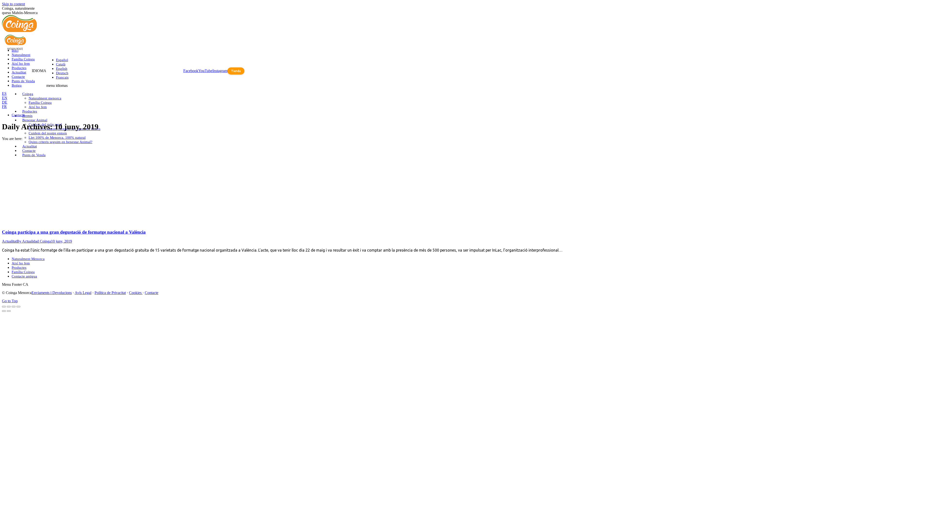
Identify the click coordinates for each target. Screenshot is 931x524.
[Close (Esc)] (4, 306)
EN (4, 98)
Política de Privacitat (110, 293)
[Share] (9, 306)
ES (4, 93)
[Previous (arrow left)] (4, 311)
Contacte (151, 293)
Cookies (136, 293)
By (34, 241)
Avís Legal (83, 293)
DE (4, 102)
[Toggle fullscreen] (14, 306)
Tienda (236, 71)
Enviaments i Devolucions (52, 293)
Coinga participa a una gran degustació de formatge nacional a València (74, 232)
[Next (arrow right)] (9, 311)
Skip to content (13, 4)
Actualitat (9, 241)
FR (4, 107)
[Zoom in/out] (18, 306)
